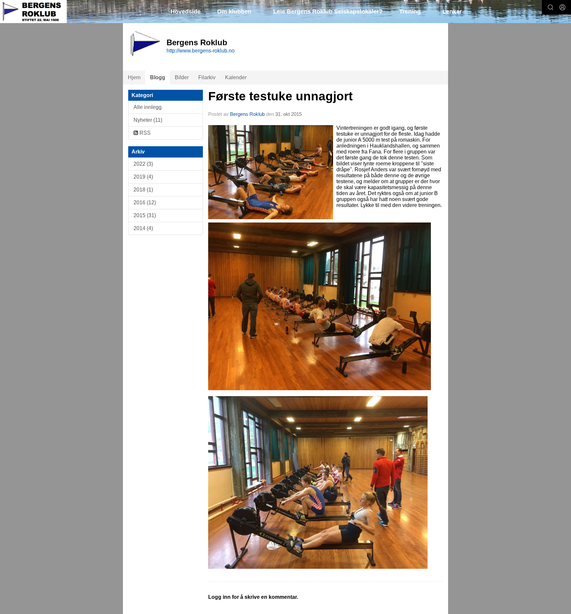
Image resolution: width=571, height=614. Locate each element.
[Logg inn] (562, 7)
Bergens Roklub (248, 114)
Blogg (157, 77)
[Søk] (550, 7)
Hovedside (186, 11)
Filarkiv (206, 77)
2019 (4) (143, 177)
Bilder (182, 77)
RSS (144, 133)
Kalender (236, 77)
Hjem (134, 77)
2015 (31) (144, 215)
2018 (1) (143, 189)
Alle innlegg (147, 107)
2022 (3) (143, 164)
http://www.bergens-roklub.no (201, 50)
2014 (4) (143, 228)
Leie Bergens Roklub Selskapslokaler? (328, 11)
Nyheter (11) (147, 120)
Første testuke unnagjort (280, 96)
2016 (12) (144, 202)
